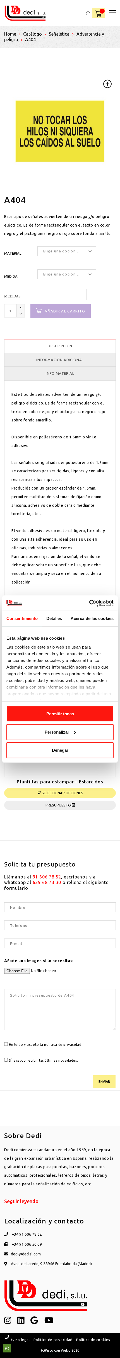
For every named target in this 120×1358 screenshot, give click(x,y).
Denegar (60, 750)
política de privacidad (62, 1044)
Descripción (60, 346)
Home (10, 33)
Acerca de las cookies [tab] (92, 618)
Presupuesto (58, 805)
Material (12, 253)
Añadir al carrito (65, 311)
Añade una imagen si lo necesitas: (39, 961)
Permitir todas (60, 713)
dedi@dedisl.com (26, 1254)
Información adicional (60, 360)
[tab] (60, 346)
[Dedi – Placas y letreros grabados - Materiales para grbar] (25, 13)
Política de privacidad (53, 1340)
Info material (60, 373)
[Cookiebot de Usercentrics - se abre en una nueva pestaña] (89, 603)
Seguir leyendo (21, 1201)
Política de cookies (93, 1340)
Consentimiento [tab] (22, 618)
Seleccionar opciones (62, 793)
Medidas (12, 296)
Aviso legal (20, 1340)
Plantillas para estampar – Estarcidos (60, 781)
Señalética (59, 33)
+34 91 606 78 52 (26, 1234)
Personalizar (57, 731)
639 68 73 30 (47, 882)
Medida (11, 276)
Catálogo (32, 33)
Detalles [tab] (54, 618)
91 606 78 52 (47, 876)
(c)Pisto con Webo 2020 (60, 1350)
